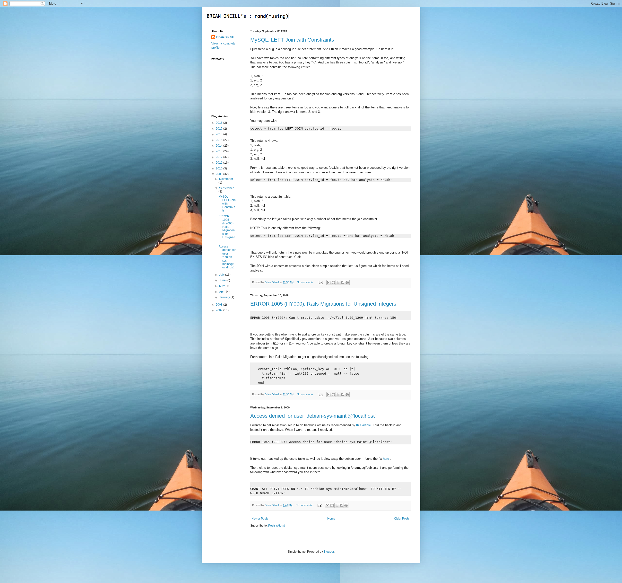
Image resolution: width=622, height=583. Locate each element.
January (225, 297)
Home (331, 518)
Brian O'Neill (224, 37)
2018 (219, 122)
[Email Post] (321, 282)
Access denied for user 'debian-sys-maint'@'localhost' (313, 416)
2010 (219, 168)
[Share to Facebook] (342, 282)
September (226, 188)
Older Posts (401, 518)
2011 (219, 162)
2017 (219, 128)
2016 (219, 134)
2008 (219, 304)
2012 (219, 157)
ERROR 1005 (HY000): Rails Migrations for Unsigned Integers (323, 304)
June (222, 280)
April (222, 291)
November (226, 179)
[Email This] (328, 282)
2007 (219, 310)
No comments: (306, 282)
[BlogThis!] (333, 282)
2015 (219, 140)
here (386, 458)
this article (363, 425)
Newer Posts (259, 518)
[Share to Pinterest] (347, 282)
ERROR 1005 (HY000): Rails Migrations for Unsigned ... (227, 229)
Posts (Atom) (276, 525)
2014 (219, 145)
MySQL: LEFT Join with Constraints (292, 40)
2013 (219, 151)
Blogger (329, 551)
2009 (219, 174)
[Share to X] (338, 282)
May (222, 286)
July (222, 274)
